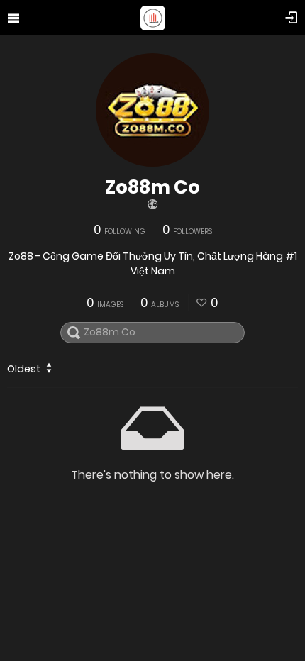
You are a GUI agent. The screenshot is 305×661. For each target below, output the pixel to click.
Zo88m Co (152, 187)
